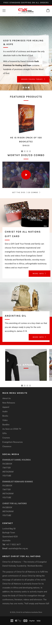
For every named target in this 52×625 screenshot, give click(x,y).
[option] (26, 53)
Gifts (4, 433)
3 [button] (28, 87)
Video (5, 420)
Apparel (5, 407)
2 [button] (26, 87)
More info (38, 274)
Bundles (5, 424)
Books (5, 416)
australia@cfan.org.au (18, 548)
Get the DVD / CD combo (25, 192)
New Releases (8, 403)
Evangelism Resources (12, 442)
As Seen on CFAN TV (11, 429)
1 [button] (23, 87)
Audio (5, 411)
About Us (6, 398)
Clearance (6, 446)
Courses (6, 438)
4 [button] (30, 151)
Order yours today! (32, 79)
